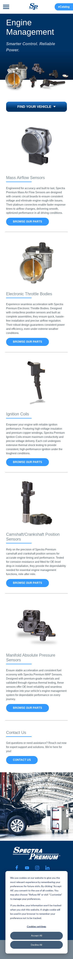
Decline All (36, 944)
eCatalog (64, 6)
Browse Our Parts (27, 221)
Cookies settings (36, 926)
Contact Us (22, 759)
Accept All (36, 935)
